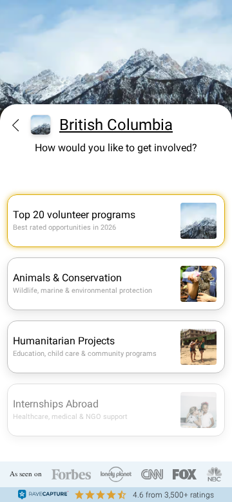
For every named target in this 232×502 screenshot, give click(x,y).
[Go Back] (15, 125)
